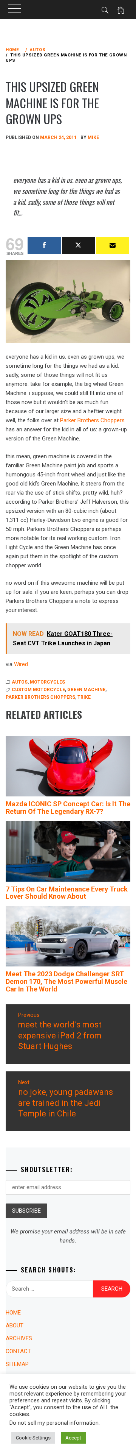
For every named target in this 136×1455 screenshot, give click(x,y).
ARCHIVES (19, 1338)
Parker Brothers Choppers (92, 420)
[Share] (44, 245)
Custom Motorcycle (38, 689)
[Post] (78, 245)
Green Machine (86, 689)
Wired (21, 664)
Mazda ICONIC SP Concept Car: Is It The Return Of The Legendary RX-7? (68, 807)
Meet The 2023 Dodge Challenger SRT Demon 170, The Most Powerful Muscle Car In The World (66, 981)
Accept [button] (73, 1438)
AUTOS (20, 682)
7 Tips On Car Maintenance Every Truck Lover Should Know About (67, 893)
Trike (84, 697)
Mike (93, 137)
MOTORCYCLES (47, 682)
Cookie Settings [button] (33, 1438)
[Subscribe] (112, 245)
